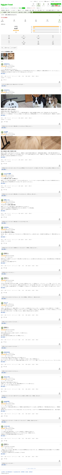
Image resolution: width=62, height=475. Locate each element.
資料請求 (30, 471)
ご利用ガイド (35, 1)
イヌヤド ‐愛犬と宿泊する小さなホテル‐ (9, 14)
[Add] (59, 15)
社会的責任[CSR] (17, 471)
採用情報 (22, 471)
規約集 (26, 471)
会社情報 (3, 471)
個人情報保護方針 (9, 471)
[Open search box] (2, 47)
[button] (4, 56)
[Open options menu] (60, 64)
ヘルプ (31, 1)
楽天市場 (52, 1)
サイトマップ (41, 1)
